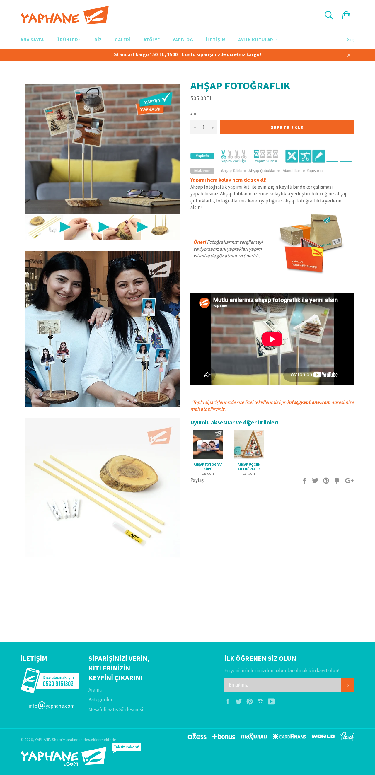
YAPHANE (42, 739)
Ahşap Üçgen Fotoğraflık (249, 466)
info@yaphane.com (308, 402)
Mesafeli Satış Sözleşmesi (115, 709)
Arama (95, 690)
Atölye (152, 39)
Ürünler (67, 39)
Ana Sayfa (32, 39)
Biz (98, 39)
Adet (194, 114)
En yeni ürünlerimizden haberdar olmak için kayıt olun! (282, 670)
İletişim (216, 39)
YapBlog (183, 39)
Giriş (350, 39)
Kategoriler (100, 699)
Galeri (123, 39)
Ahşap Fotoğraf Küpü (208, 466)
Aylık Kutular (256, 39)
